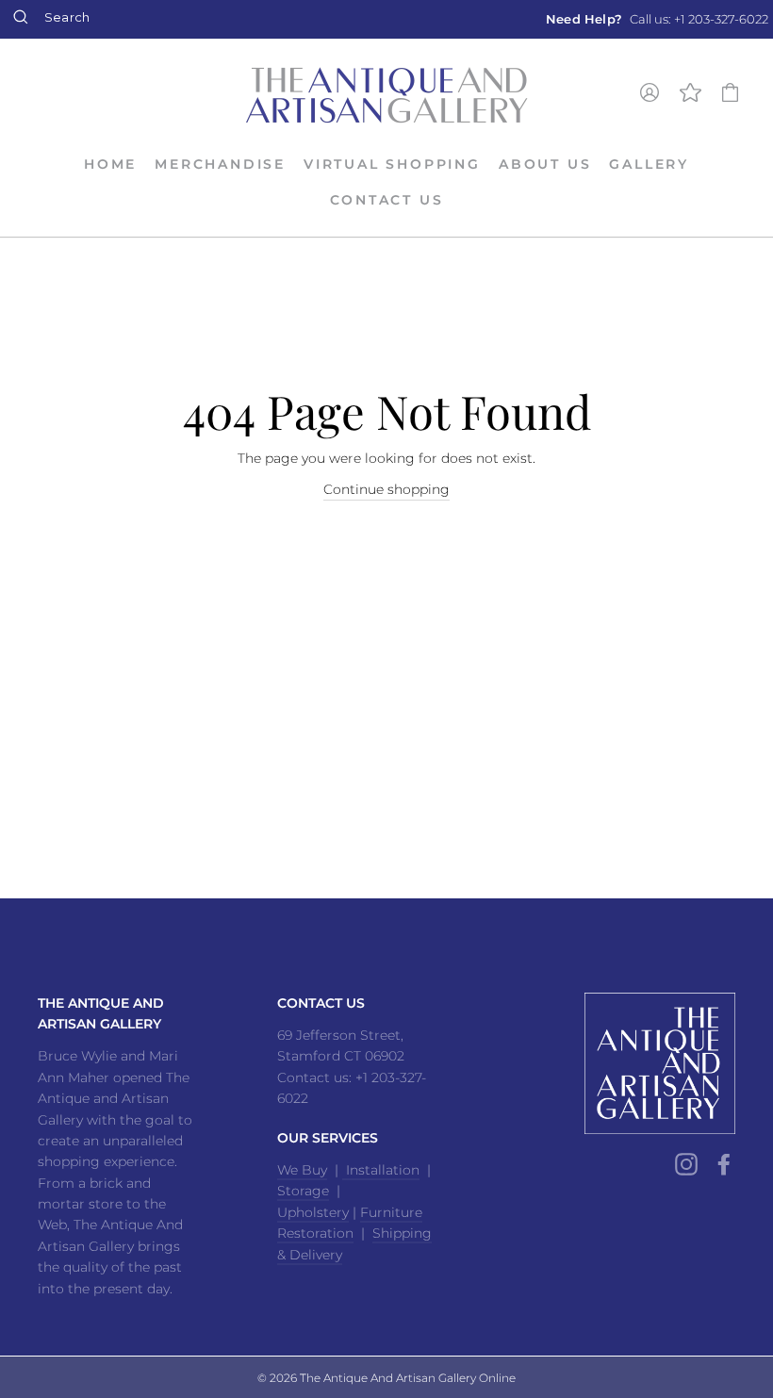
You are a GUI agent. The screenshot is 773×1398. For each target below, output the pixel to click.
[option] (657, 19)
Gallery (649, 164)
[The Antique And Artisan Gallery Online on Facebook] (724, 1164)
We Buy (302, 1169)
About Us (545, 164)
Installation (380, 1169)
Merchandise (220, 164)
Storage (303, 1190)
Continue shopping (386, 489)
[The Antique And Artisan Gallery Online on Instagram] (686, 1164)
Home (110, 164)
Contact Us (387, 199)
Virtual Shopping (392, 164)
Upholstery (313, 1212)
